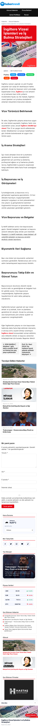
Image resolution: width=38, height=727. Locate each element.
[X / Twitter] (11, 544)
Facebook (21, 74)
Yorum (5, 453)
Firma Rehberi (27, 10)
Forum (26, 15)
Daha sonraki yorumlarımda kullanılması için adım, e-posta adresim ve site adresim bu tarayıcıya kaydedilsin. (18, 500)
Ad (3, 472)
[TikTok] (28, 544)
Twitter (13, 74)
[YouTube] (22, 544)
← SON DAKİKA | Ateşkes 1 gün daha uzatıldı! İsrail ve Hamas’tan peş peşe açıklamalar (10, 348)
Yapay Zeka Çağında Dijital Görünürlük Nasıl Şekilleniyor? (18, 630)
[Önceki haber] (27, 557)
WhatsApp (30, 74)
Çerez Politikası (14, 15)
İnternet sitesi (7, 487)
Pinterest (14, 78)
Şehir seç (8, 526)
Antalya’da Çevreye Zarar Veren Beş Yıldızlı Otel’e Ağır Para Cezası (19, 616)
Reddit (7, 78)
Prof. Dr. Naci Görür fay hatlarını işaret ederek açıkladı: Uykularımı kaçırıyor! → (28, 349)
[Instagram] (16, 544)
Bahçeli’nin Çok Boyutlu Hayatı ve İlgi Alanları (18, 619)
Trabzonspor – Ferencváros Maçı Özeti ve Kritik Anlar (19, 622)
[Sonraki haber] (32, 557)
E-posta (5, 480)
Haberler (4, 21)
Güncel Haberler (12, 10)
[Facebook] (5, 544)
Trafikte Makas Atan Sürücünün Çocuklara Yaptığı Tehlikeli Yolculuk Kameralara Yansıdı (18, 626)
